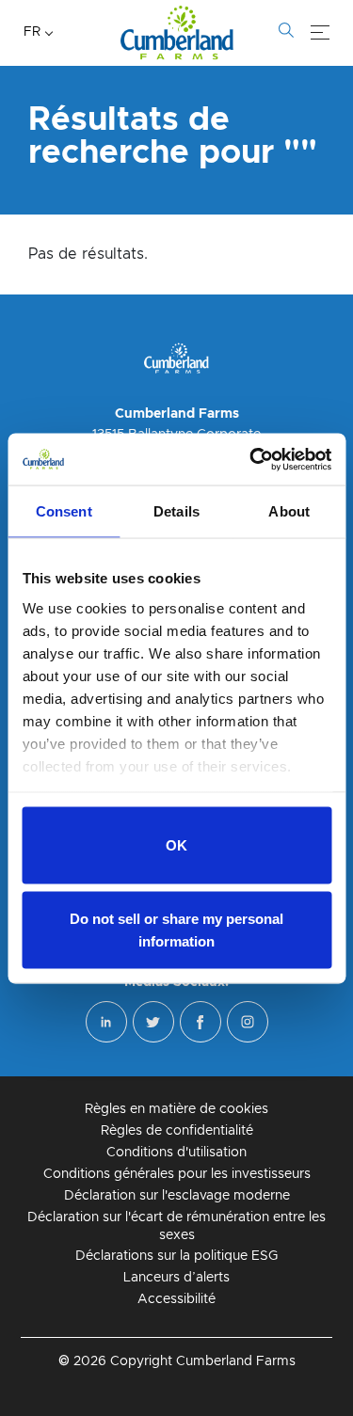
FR (32, 32)
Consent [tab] (64, 511)
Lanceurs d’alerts (176, 1277)
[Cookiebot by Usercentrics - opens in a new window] (251, 459)
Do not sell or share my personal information (176, 929)
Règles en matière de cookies (176, 1109)
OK (176, 845)
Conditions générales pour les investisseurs (177, 1174)
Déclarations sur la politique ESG (176, 1256)
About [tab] (289, 511)
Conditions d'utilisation (176, 1152)
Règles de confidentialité (177, 1131)
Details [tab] (176, 511)
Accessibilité (176, 1299)
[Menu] (320, 32)
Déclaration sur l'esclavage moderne (177, 1195)
